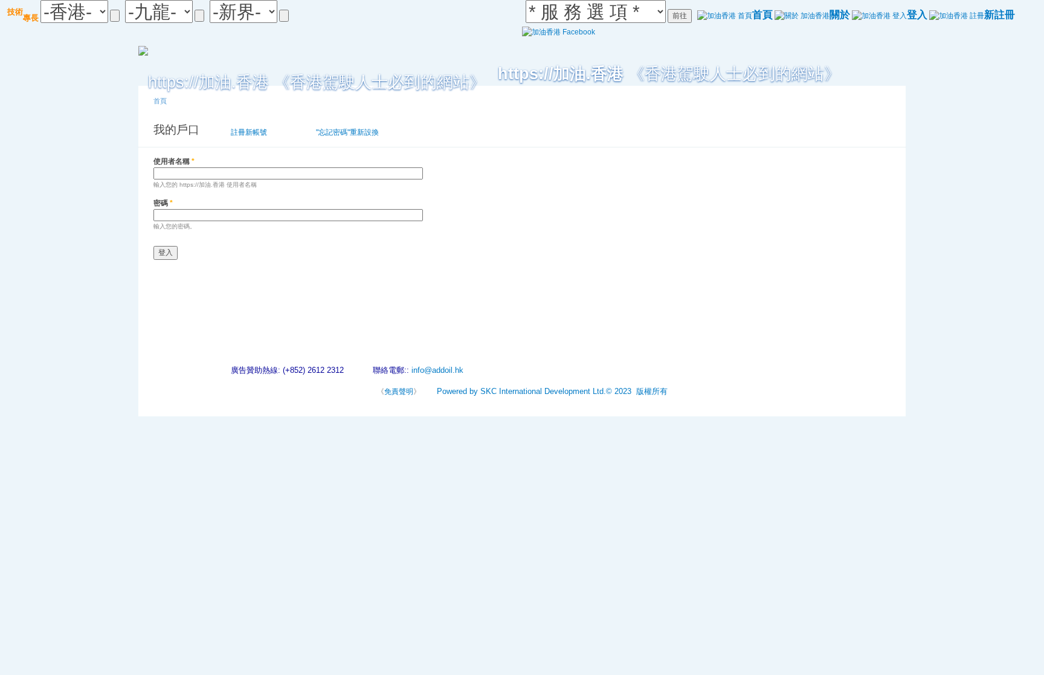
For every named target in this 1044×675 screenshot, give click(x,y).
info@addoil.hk (437, 370)
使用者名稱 (174, 161)
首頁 (160, 101)
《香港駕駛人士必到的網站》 (669, 73)
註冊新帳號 (249, 132)
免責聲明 (398, 391)
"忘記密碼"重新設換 (347, 132)
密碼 (163, 203)
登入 (295, 132)
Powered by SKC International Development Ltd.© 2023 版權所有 (552, 391)
